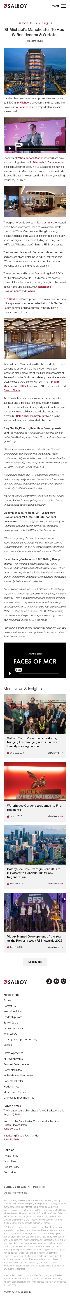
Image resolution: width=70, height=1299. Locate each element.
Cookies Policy (11, 1167)
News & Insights (13, 1011)
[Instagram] (63, 981)
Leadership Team (13, 1017)
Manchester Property (15, 1092)
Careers (8, 1045)
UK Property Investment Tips (19, 1098)
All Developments (13, 1059)
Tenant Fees (10, 1161)
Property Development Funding (20, 1039)
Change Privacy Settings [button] (15, 1193)
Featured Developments (16, 1064)
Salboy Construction (14, 1028)
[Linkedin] (49, 981)
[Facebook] (56, 981)
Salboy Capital (11, 1023)
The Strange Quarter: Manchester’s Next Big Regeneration (35, 1110)
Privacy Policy (11, 1156)
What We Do (10, 1034)
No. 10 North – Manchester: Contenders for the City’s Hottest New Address (32, 1123)
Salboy (7, 1000)
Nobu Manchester (13, 1081)
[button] (58, 6)
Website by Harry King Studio (17, 1292)
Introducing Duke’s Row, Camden (21, 1136)
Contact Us (10, 1006)
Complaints (10, 1172)
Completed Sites (13, 1070)
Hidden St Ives (11, 1087)
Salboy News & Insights (35, 23)
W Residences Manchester (33, 158)
